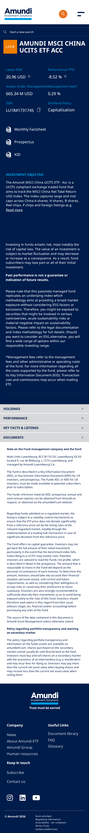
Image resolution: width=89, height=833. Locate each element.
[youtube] (36, 798)
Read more (14, 210)
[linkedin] (23, 798)
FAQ (51, 739)
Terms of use (42, 825)
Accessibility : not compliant (50, 822)
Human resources (22, 753)
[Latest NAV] (28, 76)
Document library (63, 733)
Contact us (16, 781)
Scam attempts (43, 816)
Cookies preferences (46, 829)
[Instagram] (10, 798)
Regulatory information (48, 819)
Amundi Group (19, 747)
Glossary (55, 746)
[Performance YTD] (65, 76)
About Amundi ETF (23, 741)
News (11, 734)
